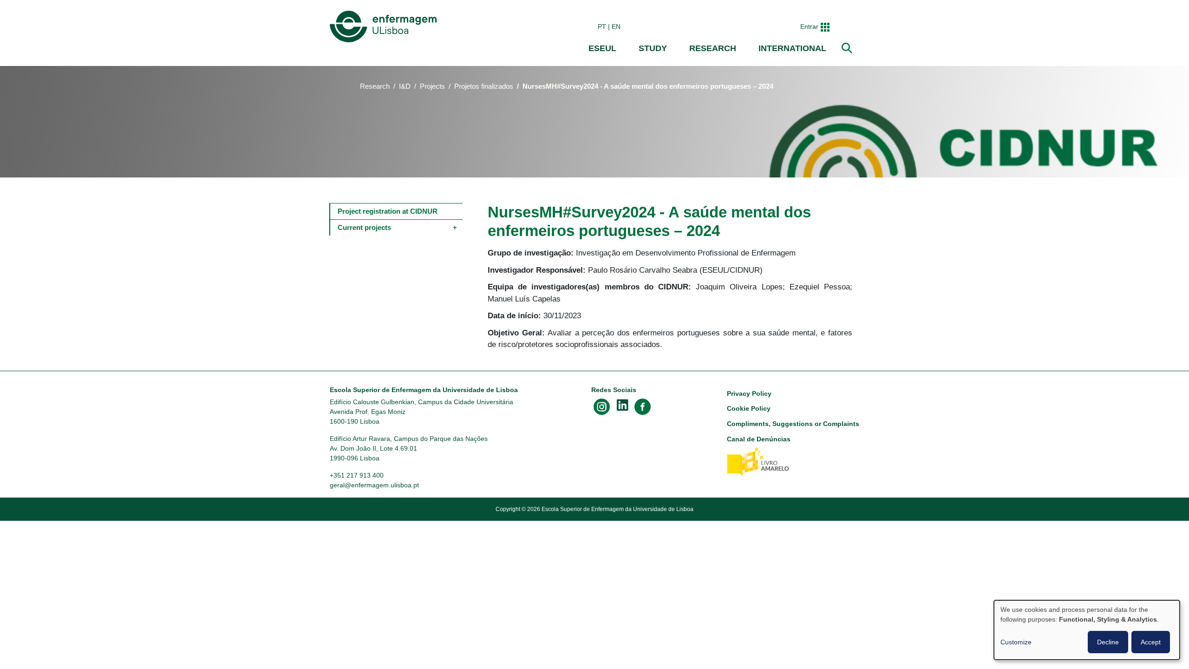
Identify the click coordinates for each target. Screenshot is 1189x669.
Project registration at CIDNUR (388, 211)
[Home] (385, 26)
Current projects (364, 227)
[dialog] (1087, 630)
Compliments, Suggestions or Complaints (793, 423)
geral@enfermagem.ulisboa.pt (374, 485)
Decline (1108, 642)
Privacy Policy (749, 393)
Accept (1151, 642)
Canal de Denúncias (758, 439)
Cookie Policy (749, 408)
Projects (432, 86)
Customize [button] (1016, 642)
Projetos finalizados (483, 86)
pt (602, 26)
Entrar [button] (809, 26)
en (616, 26)
